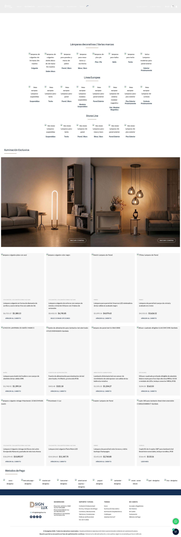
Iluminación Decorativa (111, 509)
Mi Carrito (132, 511)
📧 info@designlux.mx (38, 512)
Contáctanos (155, 6)
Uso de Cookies (84, 520)
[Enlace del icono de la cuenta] (176, 6)
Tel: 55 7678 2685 (59, 508)
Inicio (19, 6)
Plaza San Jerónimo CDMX (62, 506)
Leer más (144, 461)
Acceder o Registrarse (136, 506)
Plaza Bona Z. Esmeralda (62, 514)
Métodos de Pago (134, 517)
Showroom (71, 6)
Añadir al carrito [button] (13, 318)
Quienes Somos (141, 6)
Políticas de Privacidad (86, 517)
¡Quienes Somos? (109, 517)
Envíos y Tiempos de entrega (88, 509)
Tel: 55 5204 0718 (59, 515)
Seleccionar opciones (60, 318)
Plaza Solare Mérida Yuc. (61, 510)
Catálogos (59, 6)
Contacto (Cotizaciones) (87, 506)
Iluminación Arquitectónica (113, 511)
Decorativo (30, 6)
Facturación (133, 514)
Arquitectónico (44, 6)
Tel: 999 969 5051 (59, 511)
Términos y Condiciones (87, 514)
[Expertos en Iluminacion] (8, 6)
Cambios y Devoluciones (87, 511)
